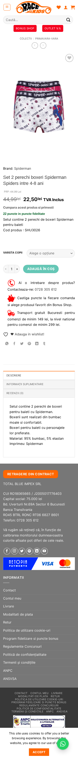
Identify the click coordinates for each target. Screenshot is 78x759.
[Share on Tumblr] (44, 343)
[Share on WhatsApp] (7, 343)
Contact (9, 590)
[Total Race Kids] (33, 7)
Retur (7, 622)
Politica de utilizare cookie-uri (26, 630)
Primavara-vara (46, 38)
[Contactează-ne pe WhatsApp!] (63, 744)
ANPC (7, 670)
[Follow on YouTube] (44, 551)
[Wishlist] (59, 7)
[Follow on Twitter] (22, 551)
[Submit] (68, 20)
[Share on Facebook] (14, 343)
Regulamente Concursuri (22, 646)
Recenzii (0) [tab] (15, 393)
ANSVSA (10, 679)
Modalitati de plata (18, 614)
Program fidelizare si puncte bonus (30, 638)
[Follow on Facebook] (7, 551)
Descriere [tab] (13, 375)
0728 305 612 (46, 289)
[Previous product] (43, 45)
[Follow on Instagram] (14, 551)
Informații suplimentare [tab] (24, 384)
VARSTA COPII (12, 252)
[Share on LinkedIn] (36, 343)
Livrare (8, 606)
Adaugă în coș (41, 269)
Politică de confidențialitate (24, 654)
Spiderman (22, 168)
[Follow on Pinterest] (29, 551)
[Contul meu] (66, 7)
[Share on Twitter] (22, 343)
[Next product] (35, 45)
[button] (7, 7)
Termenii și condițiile (19, 662)
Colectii (26, 38)
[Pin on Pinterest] (29, 343)
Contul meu (12, 598)
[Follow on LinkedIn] (36, 551)
